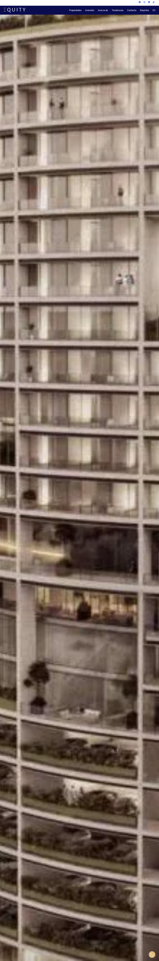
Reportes (144, 10)
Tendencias (117, 10)
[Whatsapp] (152, 954)
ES (154, 10)
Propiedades (75, 10)
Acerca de (103, 10)
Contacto (131, 10)
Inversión (89, 10)
